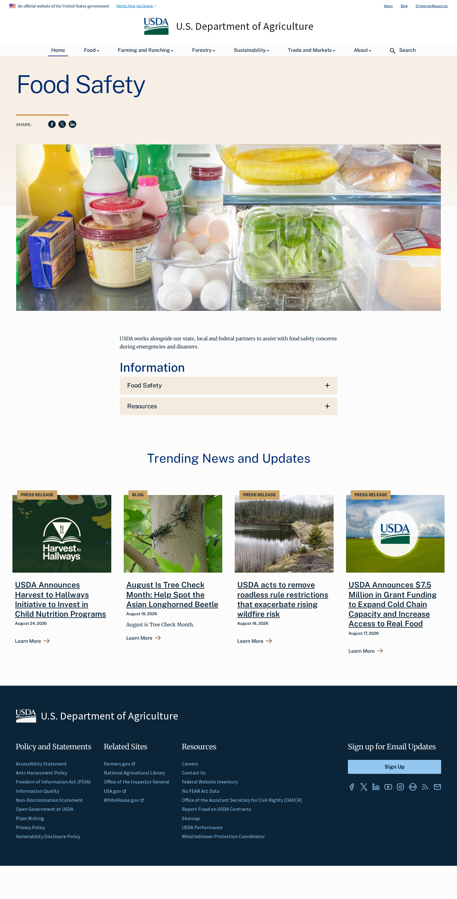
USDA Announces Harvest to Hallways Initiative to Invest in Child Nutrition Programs (60, 599)
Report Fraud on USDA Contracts (216, 809)
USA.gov (112, 791)
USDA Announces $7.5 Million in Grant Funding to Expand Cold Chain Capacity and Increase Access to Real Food (393, 604)
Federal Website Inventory (210, 782)
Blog (404, 5)
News (388, 5)
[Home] (157, 33)
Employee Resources (432, 5)
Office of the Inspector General (136, 782)
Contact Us (193, 773)
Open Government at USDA (44, 809)
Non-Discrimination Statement (49, 800)
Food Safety (144, 385)
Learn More (28, 641)
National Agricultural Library (134, 773)
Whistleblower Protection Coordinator (223, 836)
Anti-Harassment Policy (41, 773)
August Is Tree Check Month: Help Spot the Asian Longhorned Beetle (172, 594)
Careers (190, 764)
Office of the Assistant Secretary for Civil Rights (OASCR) (242, 800)
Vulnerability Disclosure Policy (48, 836)
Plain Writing (30, 818)
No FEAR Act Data (200, 791)
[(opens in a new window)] (351, 787)
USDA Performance (202, 827)
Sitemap (191, 818)
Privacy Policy (30, 827)
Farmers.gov (117, 764)
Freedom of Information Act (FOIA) (53, 782)
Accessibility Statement (41, 764)
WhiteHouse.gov (121, 800)
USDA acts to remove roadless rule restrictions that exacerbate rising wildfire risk (282, 599)
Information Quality (37, 791)
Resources (142, 406)
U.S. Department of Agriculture (244, 26)
